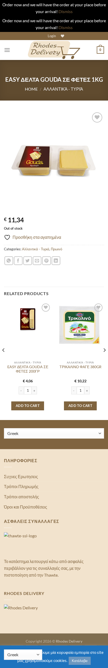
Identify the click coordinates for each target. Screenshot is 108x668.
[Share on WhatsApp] (8, 260)
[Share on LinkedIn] (56, 260)
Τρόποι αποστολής (21, 496)
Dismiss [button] (65, 11)
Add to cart (28, 406)
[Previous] (3, 360)
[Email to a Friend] (37, 260)
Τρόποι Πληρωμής (21, 486)
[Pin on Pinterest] (46, 260)
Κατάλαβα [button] (80, 661)
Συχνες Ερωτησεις (21, 476)
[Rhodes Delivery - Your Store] (54, 50)
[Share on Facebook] (18, 260)
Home (31, 88)
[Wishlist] (62, 36)
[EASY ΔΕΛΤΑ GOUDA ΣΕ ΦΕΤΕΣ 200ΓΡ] (27, 319)
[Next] (104, 360)
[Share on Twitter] (27, 260)
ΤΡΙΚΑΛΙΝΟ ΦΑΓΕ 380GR (80, 367)
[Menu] (7, 49)
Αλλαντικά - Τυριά (63, 88)
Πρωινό (56, 249)
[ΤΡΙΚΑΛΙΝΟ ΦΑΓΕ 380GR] (80, 326)
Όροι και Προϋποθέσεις (25, 506)
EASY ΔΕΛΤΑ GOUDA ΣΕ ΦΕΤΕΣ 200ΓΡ (27, 369)
